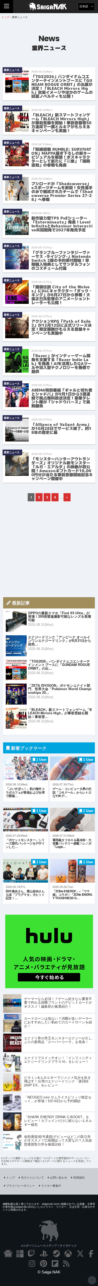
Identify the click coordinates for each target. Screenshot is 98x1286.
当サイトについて (32, 1177)
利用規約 (79, 1177)
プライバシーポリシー (20, 1185)
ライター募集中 (51, 1185)
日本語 (84, 6)
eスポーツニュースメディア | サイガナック (49, 1245)
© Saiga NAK (49, 1272)
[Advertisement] (49, 549)
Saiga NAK (49, 7)
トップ (10, 1177)
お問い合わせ (58, 1177)
